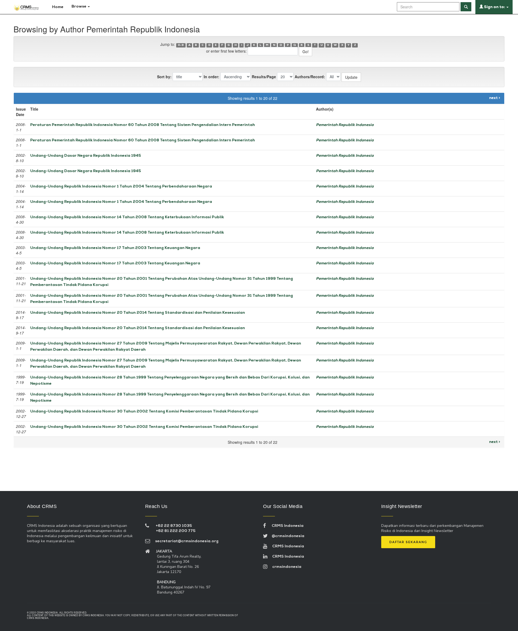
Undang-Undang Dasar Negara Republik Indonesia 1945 (85, 156)
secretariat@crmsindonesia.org (184, 541)
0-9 (181, 45)
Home (57, 7)
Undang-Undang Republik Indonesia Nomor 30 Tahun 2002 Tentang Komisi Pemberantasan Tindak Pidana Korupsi (144, 412)
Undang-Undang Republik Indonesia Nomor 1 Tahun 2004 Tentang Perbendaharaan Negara (121, 187)
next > (494, 98)
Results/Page (264, 76)
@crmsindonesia (286, 536)
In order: (211, 76)
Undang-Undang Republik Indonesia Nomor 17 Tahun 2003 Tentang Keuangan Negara (115, 248)
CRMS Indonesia (285, 526)
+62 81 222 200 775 (176, 531)
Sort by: (164, 76)
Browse (79, 7)
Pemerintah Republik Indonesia (345, 125)
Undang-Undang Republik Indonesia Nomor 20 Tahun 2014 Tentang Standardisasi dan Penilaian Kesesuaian (137, 313)
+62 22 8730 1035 (174, 526)
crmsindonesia (284, 567)
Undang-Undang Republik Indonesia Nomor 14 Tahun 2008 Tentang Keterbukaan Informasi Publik (127, 217)
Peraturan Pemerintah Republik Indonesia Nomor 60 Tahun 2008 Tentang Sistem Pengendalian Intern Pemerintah (142, 125)
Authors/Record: (310, 76)
